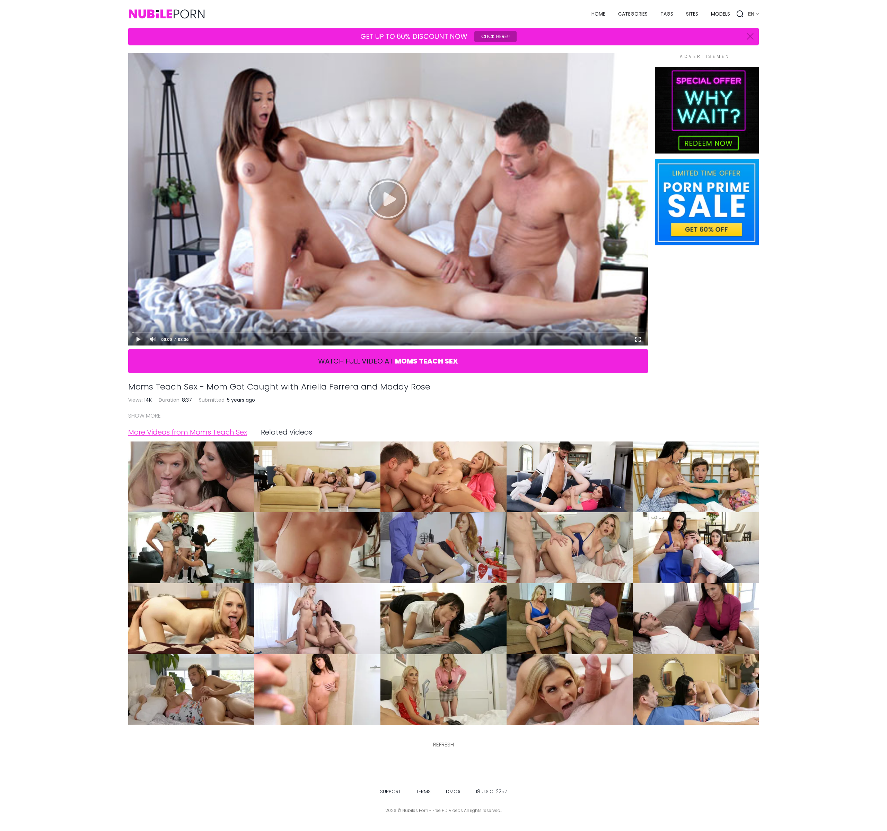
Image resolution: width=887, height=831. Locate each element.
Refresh (443, 745)
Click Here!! (495, 36)
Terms (423, 791)
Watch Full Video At (388, 361)
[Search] (740, 14)
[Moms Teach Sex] (707, 150)
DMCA (453, 791)
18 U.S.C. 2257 (491, 791)
